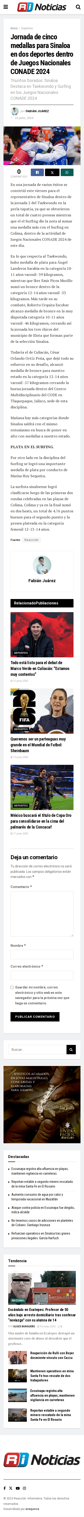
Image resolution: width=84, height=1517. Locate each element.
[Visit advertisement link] (42, 1104)
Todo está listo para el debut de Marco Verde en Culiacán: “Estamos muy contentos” (40, 668)
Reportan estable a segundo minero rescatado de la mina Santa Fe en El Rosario (50, 1415)
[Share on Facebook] (37, 172)
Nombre (18, 945)
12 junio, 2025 (20, 681)
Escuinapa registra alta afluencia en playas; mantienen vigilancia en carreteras (52, 1395)
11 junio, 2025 (20, 833)
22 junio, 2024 (24, 118)
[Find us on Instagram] (24, 1488)
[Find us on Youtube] (18, 1488)
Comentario (21, 886)
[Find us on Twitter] (11, 1488)
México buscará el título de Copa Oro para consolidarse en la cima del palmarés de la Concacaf (40, 821)
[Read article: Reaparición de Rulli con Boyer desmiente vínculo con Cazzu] (17, 1357)
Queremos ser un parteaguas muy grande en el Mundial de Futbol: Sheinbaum (38, 744)
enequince (32, 1509)
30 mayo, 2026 (47, 1326)
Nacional (18, 1300)
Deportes (27, 28)
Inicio (14, 28)
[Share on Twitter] (52, 172)
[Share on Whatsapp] (67, 172)
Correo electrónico (26, 966)
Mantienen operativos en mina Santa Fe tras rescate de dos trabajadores (52, 1375)
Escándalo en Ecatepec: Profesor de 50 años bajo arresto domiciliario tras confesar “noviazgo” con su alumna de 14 (42, 1314)
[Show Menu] (6, 7)
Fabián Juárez (37, 111)
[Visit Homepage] (42, 7)
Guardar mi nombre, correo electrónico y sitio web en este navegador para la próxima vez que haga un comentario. (42, 995)
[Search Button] (78, 7)
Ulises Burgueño (24, 1326)
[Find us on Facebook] (5, 1488)
